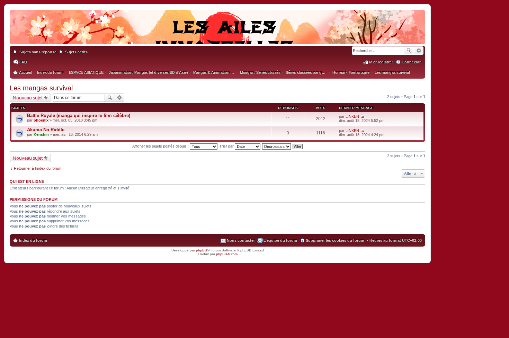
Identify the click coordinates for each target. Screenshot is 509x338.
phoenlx (41, 120)
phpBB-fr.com (227, 254)
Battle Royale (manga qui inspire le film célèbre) (78, 115)
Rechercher (409, 50)
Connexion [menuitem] (412, 62)
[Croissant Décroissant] (277, 146)
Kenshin (41, 134)
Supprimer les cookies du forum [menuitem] (335, 240)
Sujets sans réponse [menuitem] (37, 52)
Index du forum (33, 240)
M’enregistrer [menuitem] (381, 62)
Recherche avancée (418, 50)
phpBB (201, 250)
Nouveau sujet (28, 98)
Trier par (227, 146)
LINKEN (352, 116)
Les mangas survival (41, 88)
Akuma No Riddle (45, 129)
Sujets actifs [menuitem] (76, 52)
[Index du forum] (217, 37)
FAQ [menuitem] (23, 62)
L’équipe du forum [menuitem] (280, 240)
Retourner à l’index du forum (37, 168)
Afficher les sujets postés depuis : (161, 146)
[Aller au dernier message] (362, 116)
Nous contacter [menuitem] (241, 240)
